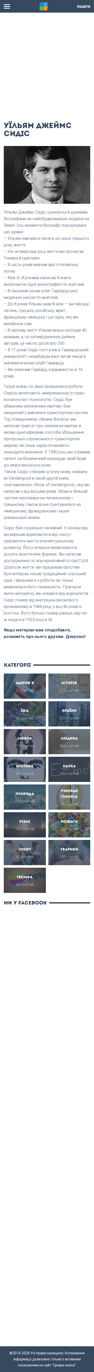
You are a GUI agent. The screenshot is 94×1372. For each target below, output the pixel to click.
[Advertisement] (47, 65)
